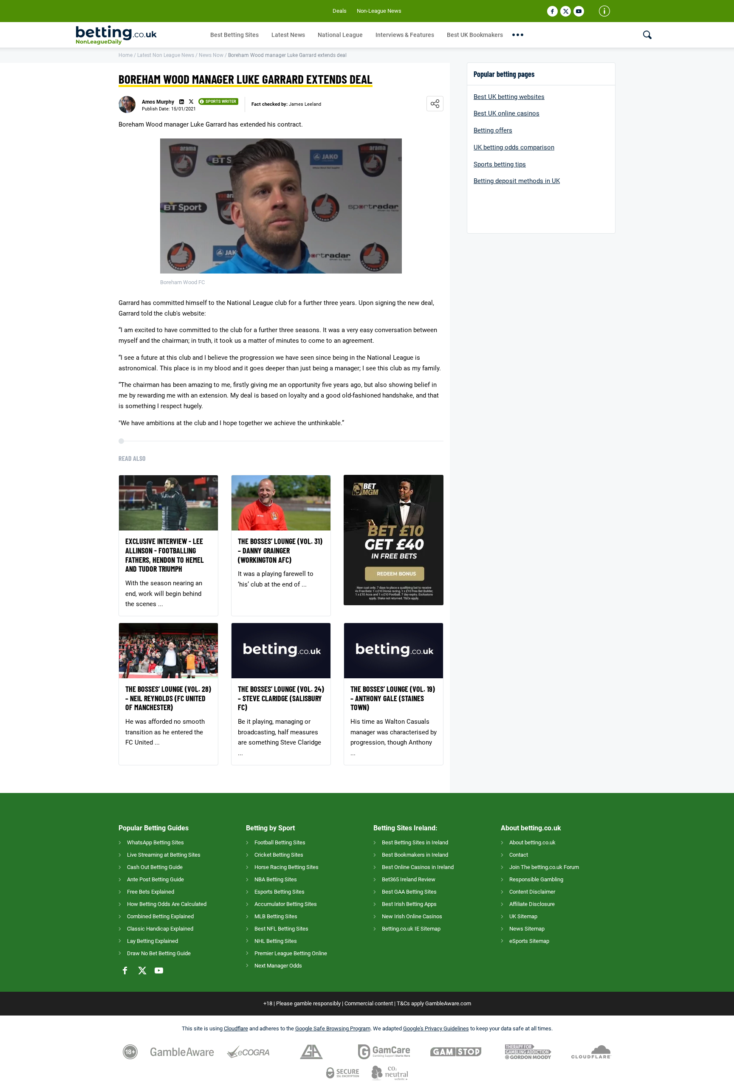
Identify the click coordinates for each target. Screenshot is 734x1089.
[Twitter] (565, 11)
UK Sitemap (523, 916)
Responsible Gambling (536, 879)
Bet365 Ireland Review (408, 879)
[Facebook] (552, 11)
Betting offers (493, 130)
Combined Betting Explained (160, 916)
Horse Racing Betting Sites (286, 867)
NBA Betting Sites (275, 879)
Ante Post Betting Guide (155, 879)
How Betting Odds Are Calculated (166, 904)
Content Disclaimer (532, 892)
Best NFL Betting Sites (281, 928)
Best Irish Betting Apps (409, 904)
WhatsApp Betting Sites (155, 842)
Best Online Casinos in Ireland (418, 867)
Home (126, 55)
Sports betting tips (500, 164)
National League (340, 34)
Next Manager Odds (278, 965)
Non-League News (379, 11)
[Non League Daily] (140, 35)
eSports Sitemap (529, 941)
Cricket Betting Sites (278, 855)
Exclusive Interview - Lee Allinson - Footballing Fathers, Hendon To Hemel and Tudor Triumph (164, 555)
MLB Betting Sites (275, 916)
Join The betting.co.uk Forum (544, 867)
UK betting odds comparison (514, 147)
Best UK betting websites (509, 97)
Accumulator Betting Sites (285, 904)
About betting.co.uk (532, 842)
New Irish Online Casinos (412, 916)
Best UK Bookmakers (475, 34)
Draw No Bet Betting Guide (159, 953)
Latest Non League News (165, 55)
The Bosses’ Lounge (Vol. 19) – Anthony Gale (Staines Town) (392, 698)
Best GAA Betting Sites (409, 892)
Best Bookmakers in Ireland (415, 855)
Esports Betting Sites (279, 892)
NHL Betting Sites (275, 941)
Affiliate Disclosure (532, 904)
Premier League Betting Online (290, 953)
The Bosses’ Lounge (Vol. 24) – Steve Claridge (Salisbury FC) (281, 698)
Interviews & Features (404, 34)
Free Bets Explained (150, 892)
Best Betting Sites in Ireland (415, 842)
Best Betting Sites (234, 34)
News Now (211, 55)
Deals (340, 11)
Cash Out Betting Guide (155, 867)
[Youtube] (578, 11)
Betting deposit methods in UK (517, 181)
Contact (518, 855)
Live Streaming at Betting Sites (163, 855)
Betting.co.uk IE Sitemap (411, 928)
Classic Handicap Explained (160, 928)
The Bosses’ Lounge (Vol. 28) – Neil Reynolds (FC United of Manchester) (168, 698)
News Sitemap (527, 928)
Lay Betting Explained (152, 941)
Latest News (288, 34)
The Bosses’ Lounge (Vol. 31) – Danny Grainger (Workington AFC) (280, 550)
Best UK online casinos (506, 113)
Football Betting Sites (279, 842)
